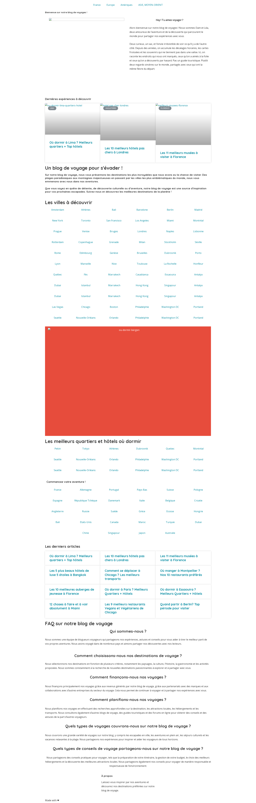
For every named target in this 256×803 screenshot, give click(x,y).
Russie (85, 511)
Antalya (198, 274)
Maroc (142, 522)
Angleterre (58, 511)
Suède (114, 511)
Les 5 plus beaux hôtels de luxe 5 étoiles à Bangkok (69, 573)
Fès (86, 274)
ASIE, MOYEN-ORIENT (150, 5)
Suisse (170, 489)
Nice (114, 263)
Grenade (114, 242)
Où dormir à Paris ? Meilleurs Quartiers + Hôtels (126, 591)
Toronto (86, 220)
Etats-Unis (86, 522)
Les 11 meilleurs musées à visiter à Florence (179, 155)
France (97, 5)
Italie (142, 500)
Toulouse (142, 263)
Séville (198, 242)
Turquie (170, 522)
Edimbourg (86, 253)
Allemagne (86, 489)
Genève (114, 253)
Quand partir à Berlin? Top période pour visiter (180, 606)
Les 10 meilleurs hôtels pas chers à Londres (124, 150)
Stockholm (170, 242)
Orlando (113, 317)
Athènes (85, 209)
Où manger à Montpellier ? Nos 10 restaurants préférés (181, 573)
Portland (198, 307)
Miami (170, 220)
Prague (57, 231)
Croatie (198, 500)
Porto (198, 253)
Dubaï (57, 285)
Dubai (198, 522)
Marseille (86, 263)
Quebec (170, 448)
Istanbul (85, 285)
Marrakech (114, 274)
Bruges (114, 231)
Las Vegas (57, 307)
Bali (114, 209)
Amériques (126, 5)
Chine (86, 533)
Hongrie (198, 511)
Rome (57, 253)
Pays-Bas (142, 489)
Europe (111, 5)
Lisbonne (198, 231)
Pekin (58, 448)
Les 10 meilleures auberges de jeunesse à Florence (71, 591)
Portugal (114, 489)
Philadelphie (142, 307)
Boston (114, 307)
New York (57, 220)
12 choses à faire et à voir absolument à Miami (68, 606)
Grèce (142, 511)
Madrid (198, 209)
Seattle (57, 317)
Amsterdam (57, 209)
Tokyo (85, 448)
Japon (142, 533)
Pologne (198, 489)
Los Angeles (142, 220)
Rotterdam (58, 242)
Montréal (198, 220)
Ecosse (170, 511)
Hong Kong (142, 285)
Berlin (170, 209)
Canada (114, 522)
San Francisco (113, 220)
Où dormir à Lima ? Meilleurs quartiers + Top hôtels (70, 144)
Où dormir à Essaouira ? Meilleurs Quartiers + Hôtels (181, 591)
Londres (142, 231)
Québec (57, 274)
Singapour (170, 285)
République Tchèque (85, 500)
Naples (170, 231)
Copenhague (86, 242)
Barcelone (142, 209)
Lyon (57, 263)
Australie (170, 533)
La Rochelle (170, 263)
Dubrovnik (170, 253)
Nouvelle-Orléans (86, 317)
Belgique (170, 500)
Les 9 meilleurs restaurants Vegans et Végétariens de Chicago (125, 608)
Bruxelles (142, 253)
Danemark (114, 500)
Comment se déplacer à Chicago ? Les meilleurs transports (122, 575)
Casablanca (142, 274)
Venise (85, 231)
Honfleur (198, 263)
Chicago (85, 307)
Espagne (57, 500)
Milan (142, 242)
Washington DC (170, 307)
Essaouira (170, 274)
